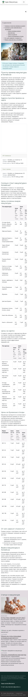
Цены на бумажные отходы (15, 36)
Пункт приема (7, 169)
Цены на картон (12, 34)
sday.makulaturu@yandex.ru (12, 687)
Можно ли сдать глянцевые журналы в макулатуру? (11, 637)
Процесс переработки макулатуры (13, 655)
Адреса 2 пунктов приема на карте (15, 26)
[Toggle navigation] (24, 2)
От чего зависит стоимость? (13, 38)
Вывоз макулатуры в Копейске (13, 40)
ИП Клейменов (7, 155)
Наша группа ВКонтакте (8, 683)
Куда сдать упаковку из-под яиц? (13, 618)
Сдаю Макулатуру (11, 2)
